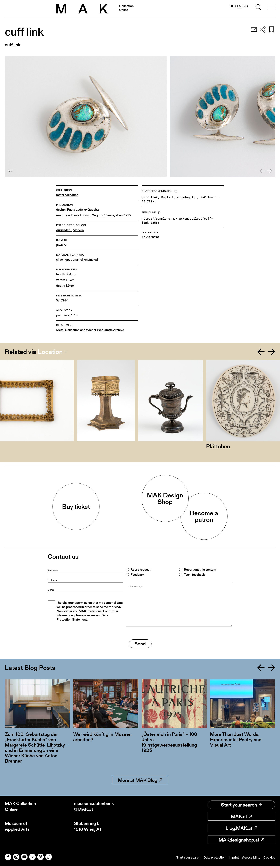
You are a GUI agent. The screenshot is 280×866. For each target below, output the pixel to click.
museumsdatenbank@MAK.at (94, 806)
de (232, 6)
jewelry (61, 245)
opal (68, 260)
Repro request (141, 569)
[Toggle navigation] (271, 7)
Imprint (234, 857)
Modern (78, 230)
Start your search (239, 804)
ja (246, 6)
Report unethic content (200, 569)
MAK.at (239, 816)
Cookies (269, 857)
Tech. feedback (194, 574)
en (239, 6)
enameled (91, 260)
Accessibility (251, 857)
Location (50, 351)
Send (140, 643)
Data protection (215, 857)
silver (60, 260)
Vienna (109, 215)
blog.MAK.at (239, 828)
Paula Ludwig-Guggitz (83, 210)
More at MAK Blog (137, 780)
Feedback (137, 574)
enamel (78, 260)
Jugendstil (63, 230)
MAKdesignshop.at (239, 839)
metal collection (67, 195)
